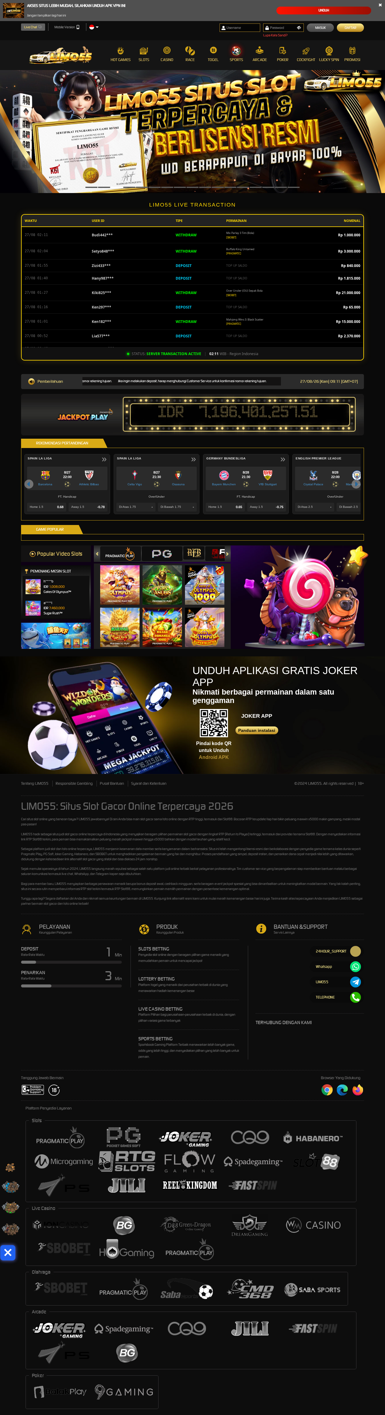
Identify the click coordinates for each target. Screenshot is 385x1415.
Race (190, 59)
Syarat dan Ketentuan (148, 783)
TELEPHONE (325, 997)
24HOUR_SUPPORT (331, 951)
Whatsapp (324, 966)
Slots (144, 59)
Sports (236, 59)
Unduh (324, 10)
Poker (282, 59)
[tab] (120, 553)
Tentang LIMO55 (34, 783)
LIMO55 (84, 819)
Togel (213, 59)
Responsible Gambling (74, 783)
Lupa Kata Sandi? (275, 35)
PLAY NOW (123, 585)
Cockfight (306, 59)
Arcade (260, 59)
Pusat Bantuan (112, 783)
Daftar (350, 28)
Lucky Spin (329, 59)
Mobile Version (64, 27)
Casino (167, 59)
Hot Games (121, 59)
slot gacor (71, 834)
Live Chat (30, 27)
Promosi (352, 59)
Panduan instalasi (256, 730)
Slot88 (125, 889)
